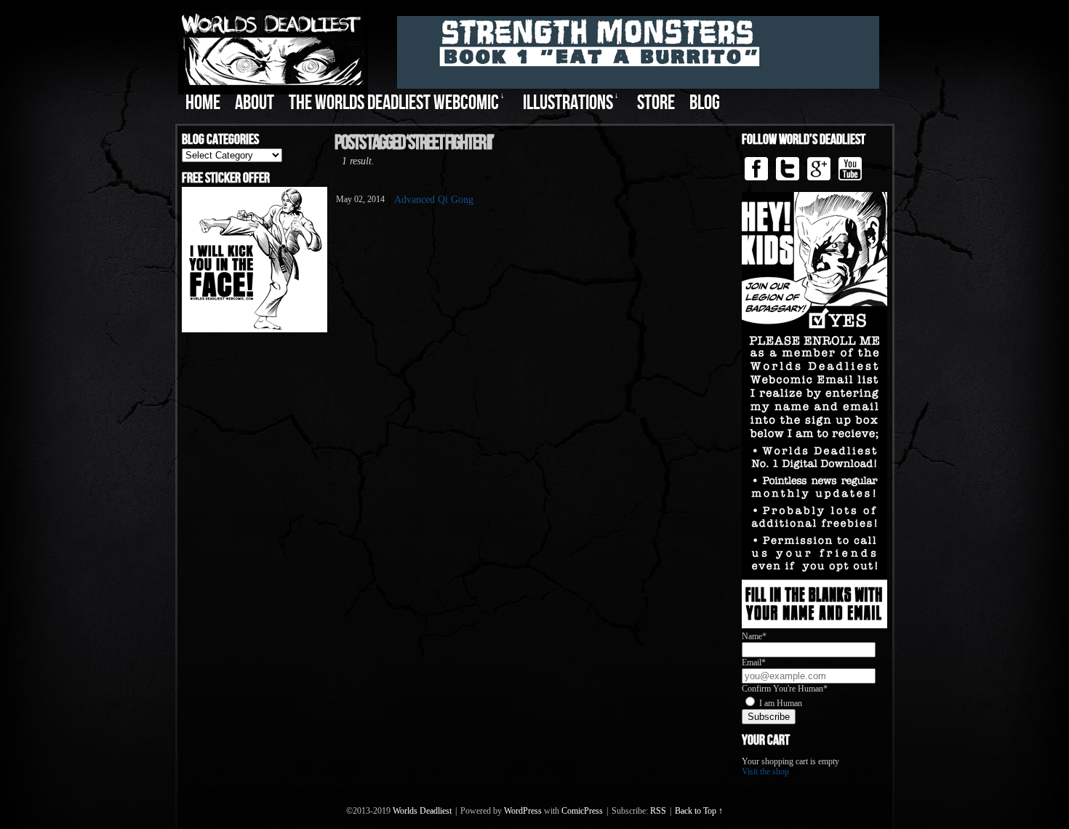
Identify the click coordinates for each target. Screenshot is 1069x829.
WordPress (523, 811)
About (254, 103)
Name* (754, 636)
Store (656, 103)
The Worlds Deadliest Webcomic (397, 103)
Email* (754, 662)
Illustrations (571, 103)
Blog (704, 103)
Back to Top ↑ (699, 811)
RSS (658, 811)
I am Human (780, 703)
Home (202, 103)
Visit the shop (765, 771)
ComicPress (582, 811)
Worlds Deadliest (422, 811)
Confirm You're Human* (785, 689)
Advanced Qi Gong (433, 199)
